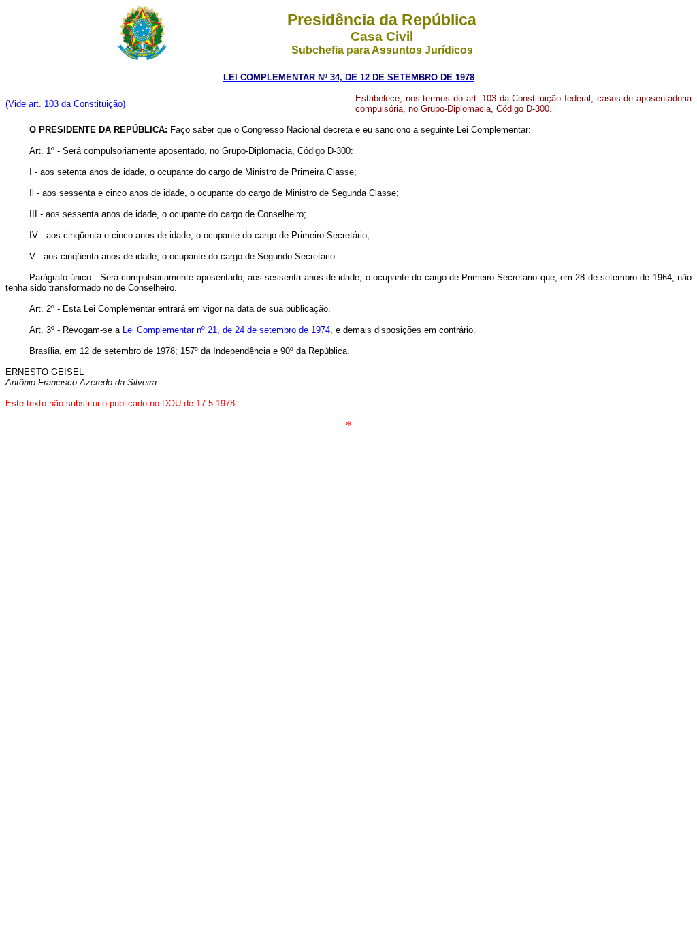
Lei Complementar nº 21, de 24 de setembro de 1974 (226, 330)
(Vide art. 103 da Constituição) (65, 104)
